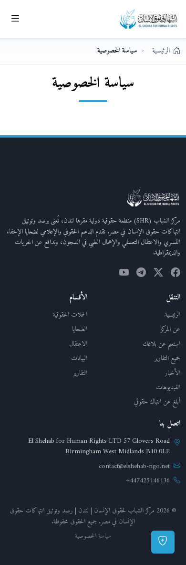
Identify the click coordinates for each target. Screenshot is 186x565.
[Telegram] (141, 274)
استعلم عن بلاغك (161, 344)
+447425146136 (148, 481)
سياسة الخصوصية (93, 536)
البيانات (79, 358)
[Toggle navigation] (15, 19)
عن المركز (170, 329)
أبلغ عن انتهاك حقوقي (157, 402)
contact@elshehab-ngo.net (134, 466)
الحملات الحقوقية (70, 315)
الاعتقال (78, 344)
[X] (158, 274)
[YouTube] (124, 274)
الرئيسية (172, 315)
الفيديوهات (168, 388)
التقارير (80, 373)
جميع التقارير (167, 358)
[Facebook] (175, 274)
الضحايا (79, 329)
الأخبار (172, 373)
